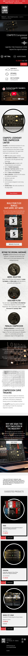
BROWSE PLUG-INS (14, 244)
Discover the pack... (18, 3)
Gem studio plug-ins (13, 17)
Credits (8, 650)
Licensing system (14, 79)
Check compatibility (14, 69)
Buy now (3, 537)
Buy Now (24, 64)
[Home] (5, 9)
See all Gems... (14, 193)
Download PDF (13, 74)
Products (3, 17)
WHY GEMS (14, 442)
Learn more (10, 538)
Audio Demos (21, 56)
